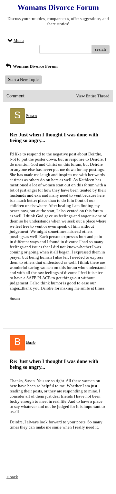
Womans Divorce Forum (35, 66)
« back (12, 476)
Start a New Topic (23, 79)
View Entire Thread (93, 96)
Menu (19, 40)
